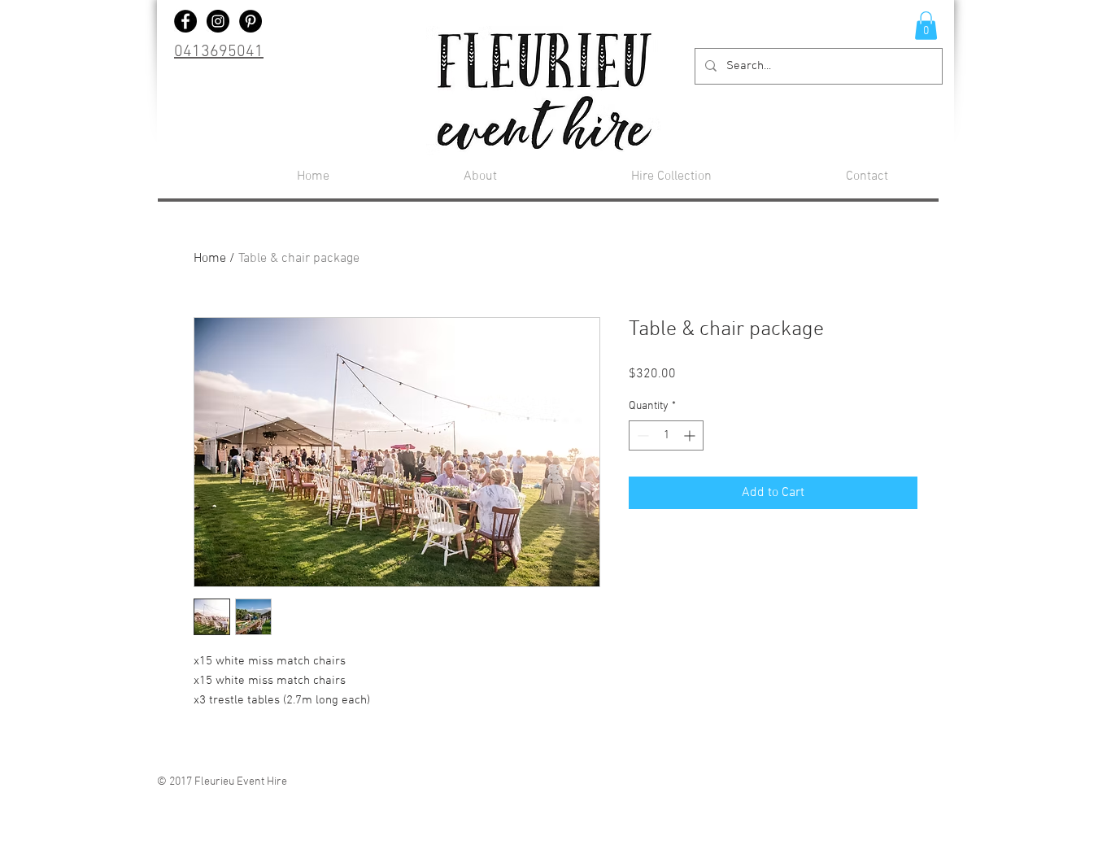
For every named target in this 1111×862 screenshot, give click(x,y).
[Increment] (691, 435)
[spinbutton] (666, 435)
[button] (926, 25)
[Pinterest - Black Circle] (250, 21)
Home (210, 258)
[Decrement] (641, 435)
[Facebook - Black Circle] (185, 21)
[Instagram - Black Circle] (218, 21)
